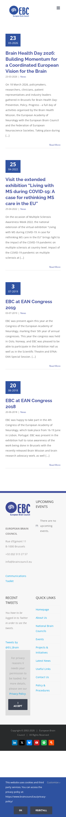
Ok (20, 810)
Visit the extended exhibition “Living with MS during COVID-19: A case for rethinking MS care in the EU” (30, 191)
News (23, 76)
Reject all (41, 810)
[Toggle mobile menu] (58, 8)
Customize (53, 782)
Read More (54, 144)
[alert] (48, 526)
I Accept (18, 704)
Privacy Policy (17, 693)
